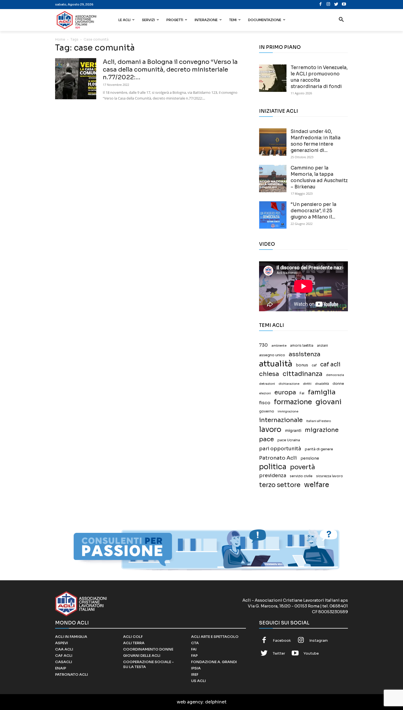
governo (266, 411)
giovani (329, 402)
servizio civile (301, 476)
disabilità (322, 384)
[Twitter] (336, 5)
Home (60, 39)
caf (314, 365)
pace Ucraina (288, 440)
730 (263, 345)
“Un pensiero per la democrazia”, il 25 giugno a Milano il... (313, 211)
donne (338, 383)
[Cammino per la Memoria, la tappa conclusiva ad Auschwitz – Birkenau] (272, 178)
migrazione (322, 430)
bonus (302, 365)
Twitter (279, 653)
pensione (309, 458)
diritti (307, 384)
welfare (316, 485)
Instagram (318, 640)
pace (266, 439)
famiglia (322, 392)
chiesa (269, 374)
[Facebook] (321, 5)
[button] (341, 20)
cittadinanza (302, 374)
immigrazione (288, 411)
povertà (302, 467)
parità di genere (319, 449)
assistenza (304, 354)
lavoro (270, 429)
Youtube (311, 653)
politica (272, 467)
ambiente (278, 345)
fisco (264, 403)
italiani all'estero (318, 421)
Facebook (282, 640)
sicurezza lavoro (329, 476)
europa (285, 392)
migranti (293, 430)
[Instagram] (328, 5)
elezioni (265, 393)
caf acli (330, 364)
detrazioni (267, 384)
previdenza (272, 476)
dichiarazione (289, 384)
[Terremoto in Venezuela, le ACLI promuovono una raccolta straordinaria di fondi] (272, 78)
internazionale (281, 420)
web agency (190, 702)
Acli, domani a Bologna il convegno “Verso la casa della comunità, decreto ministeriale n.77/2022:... (170, 69)
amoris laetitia (301, 345)
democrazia (335, 375)
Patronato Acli (278, 458)
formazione (293, 402)
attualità (275, 364)
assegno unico (272, 355)
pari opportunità (280, 449)
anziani (322, 345)
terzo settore (279, 485)
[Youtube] (344, 5)
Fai (302, 393)
